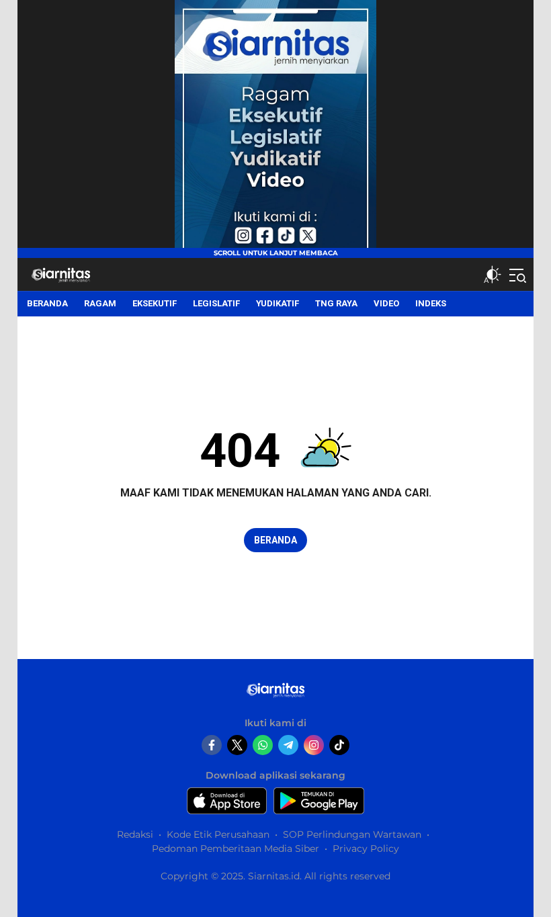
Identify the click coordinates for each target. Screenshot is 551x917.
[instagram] (314, 745)
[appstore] (227, 800)
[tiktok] (339, 745)
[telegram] (288, 745)
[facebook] (212, 745)
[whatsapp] (263, 745)
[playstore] (318, 800)
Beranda (275, 540)
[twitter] (237, 745)
